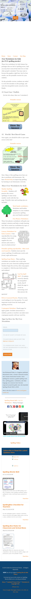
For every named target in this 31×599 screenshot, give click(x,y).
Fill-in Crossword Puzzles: (10, 298)
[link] (5, 423)
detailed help (9, 179)
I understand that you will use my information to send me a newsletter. (15, 347)
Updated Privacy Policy (13, 582)
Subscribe (8, 354)
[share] (25, 423)
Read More (25, 498)
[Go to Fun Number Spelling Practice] (24, 195)
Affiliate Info (15, 587)
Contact (15, 56)
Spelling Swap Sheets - (9, 259)
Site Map (23, 56)
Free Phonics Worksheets (20, 219)
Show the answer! (15, 126)
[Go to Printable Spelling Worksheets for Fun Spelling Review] (22, 243)
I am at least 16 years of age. (15, 335)
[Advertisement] (15, 37)
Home (3, 56)
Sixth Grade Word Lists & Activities (15, 423)
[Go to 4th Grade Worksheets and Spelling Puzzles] (10, 289)
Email (5, 327)
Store (9, 56)
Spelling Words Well (11, 472)
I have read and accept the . (14, 340)
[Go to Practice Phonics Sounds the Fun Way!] (7, 216)
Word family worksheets (20, 206)
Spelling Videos (15, 443)
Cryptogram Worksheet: (9, 308)
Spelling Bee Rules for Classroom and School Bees (14, 527)
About (4, 582)
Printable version (15, 99)
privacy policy (8, 341)
